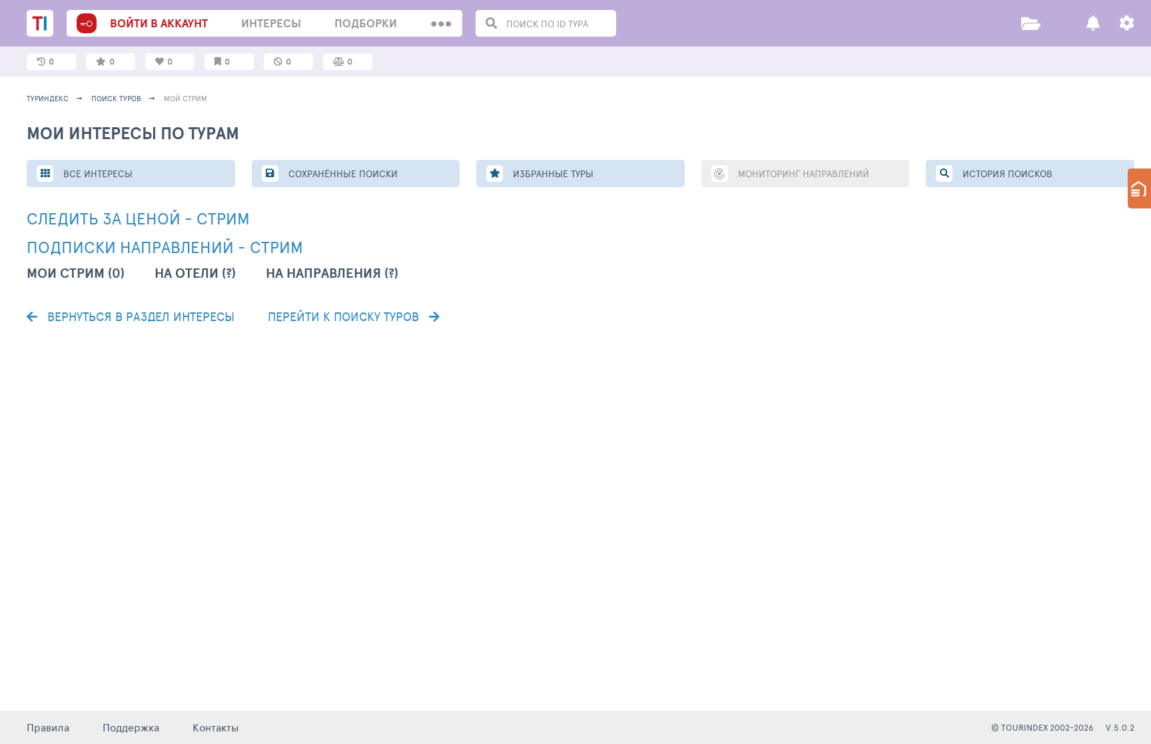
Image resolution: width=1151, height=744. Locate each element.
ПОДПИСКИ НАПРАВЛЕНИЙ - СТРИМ (165, 247)
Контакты (215, 727)
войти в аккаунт (159, 23)
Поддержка (131, 727)
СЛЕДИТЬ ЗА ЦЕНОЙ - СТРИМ (138, 218)
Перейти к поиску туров (345, 316)
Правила (48, 727)
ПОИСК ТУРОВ (116, 98)
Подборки (365, 23)
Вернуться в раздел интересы (139, 316)
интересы (271, 23)
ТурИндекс (48, 98)
